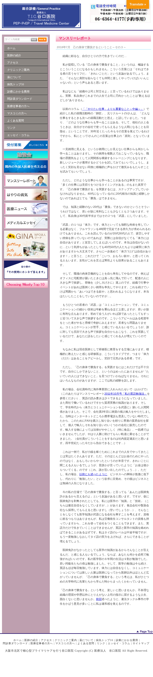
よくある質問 (85, 643)
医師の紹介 (31, 640)
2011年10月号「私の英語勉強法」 (125, 393)
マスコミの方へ (65, 643)
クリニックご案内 (66, 640)
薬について (86, 640)
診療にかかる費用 (127, 640)
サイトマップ (141, 643)
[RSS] (42, 39)
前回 (99, 599)
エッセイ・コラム (119, 643)
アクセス (46, 640)
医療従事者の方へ (41, 643)
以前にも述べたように (93, 474)
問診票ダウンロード (15, 643)
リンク (101, 643)
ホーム (17, 640)
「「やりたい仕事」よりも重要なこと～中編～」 (112, 109)
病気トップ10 (104, 640)
